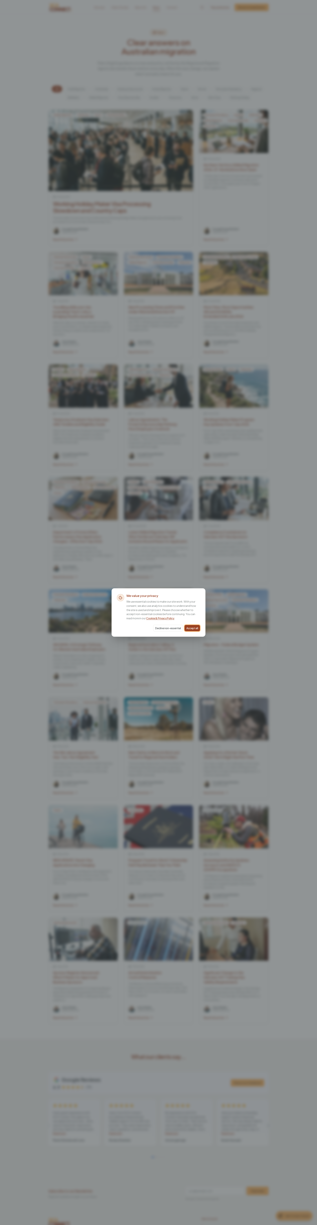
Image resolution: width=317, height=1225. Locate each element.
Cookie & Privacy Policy (160, 618)
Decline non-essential (168, 628)
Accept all (192, 628)
